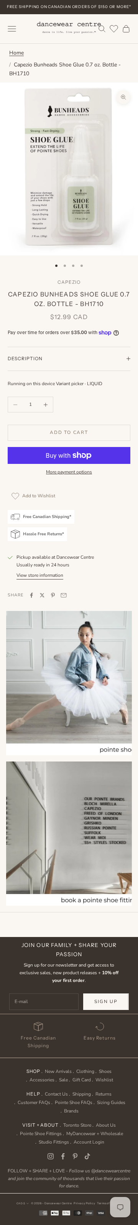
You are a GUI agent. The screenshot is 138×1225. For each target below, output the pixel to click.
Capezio (69, 282)
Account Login (89, 1142)
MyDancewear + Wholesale (94, 1134)
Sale (63, 1080)
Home (16, 52)
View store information (39, 575)
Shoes (105, 1071)
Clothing (85, 1071)
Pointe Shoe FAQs (73, 1102)
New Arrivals (58, 1071)
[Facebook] (63, 1156)
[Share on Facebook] (31, 595)
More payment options (69, 472)
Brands (71, 1111)
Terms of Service (109, 1203)
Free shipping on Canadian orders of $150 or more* (69, 6)
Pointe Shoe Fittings (41, 1134)
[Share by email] (64, 595)
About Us (106, 1125)
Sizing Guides (111, 1102)
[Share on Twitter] (42, 595)
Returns (103, 1094)
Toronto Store (77, 1125)
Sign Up (106, 1001)
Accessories (42, 1080)
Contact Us (56, 1094)
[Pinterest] (75, 1156)
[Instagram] (50, 1156)
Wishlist (104, 1080)
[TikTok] (87, 1156)
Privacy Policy (84, 1203)
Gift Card (81, 1080)
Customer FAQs (34, 1102)
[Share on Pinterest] (53, 595)
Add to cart (69, 432)
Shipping (81, 1094)
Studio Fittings (54, 1142)
